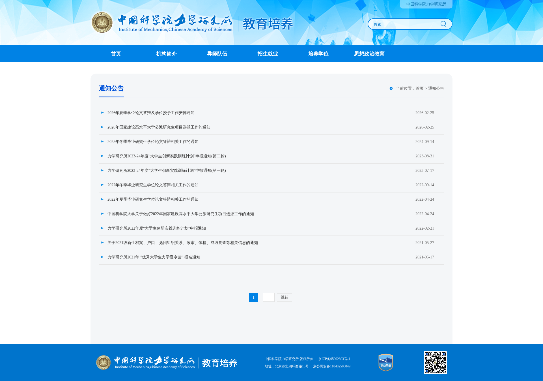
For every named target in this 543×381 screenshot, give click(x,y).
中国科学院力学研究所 (426, 4)
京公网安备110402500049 (331, 366)
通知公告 (436, 88)
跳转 (284, 297)
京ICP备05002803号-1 (333, 359)
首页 (420, 88)
